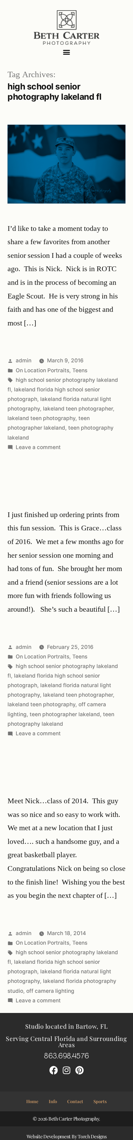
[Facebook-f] (53, 1070)
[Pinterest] (79, 1070)
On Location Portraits (42, 370)
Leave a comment (38, 447)
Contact (75, 1101)
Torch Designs (92, 1136)
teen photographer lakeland (65, 714)
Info (53, 1101)
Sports (100, 1101)
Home (32, 1101)
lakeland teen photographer (78, 408)
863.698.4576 (66, 1055)
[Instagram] (66, 1070)
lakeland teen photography (41, 418)
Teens (79, 370)
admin (23, 360)
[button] (66, 52)
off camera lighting (50, 991)
